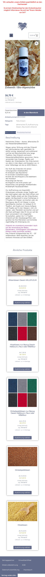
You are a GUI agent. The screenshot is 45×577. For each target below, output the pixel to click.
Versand (11, 100)
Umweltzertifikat (24, 560)
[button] (11, 35)
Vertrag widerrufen (8, 575)
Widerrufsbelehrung (10, 565)
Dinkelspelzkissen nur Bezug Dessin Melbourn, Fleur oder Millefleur (22, 413)
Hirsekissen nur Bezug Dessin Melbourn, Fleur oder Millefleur (22, 346)
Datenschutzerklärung (10, 570)
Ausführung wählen (22, 303)
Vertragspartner (8, 560)
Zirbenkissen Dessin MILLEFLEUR (22, 280)
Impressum (28, 570)
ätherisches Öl (21, 125)
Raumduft (26, 127)
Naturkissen (21, 121)
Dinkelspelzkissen (22, 470)
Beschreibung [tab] (10, 132)
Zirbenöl (33, 127)
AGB (23, 565)
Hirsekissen (22, 525)
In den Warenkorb (31, 112)
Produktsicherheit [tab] (24, 132)
